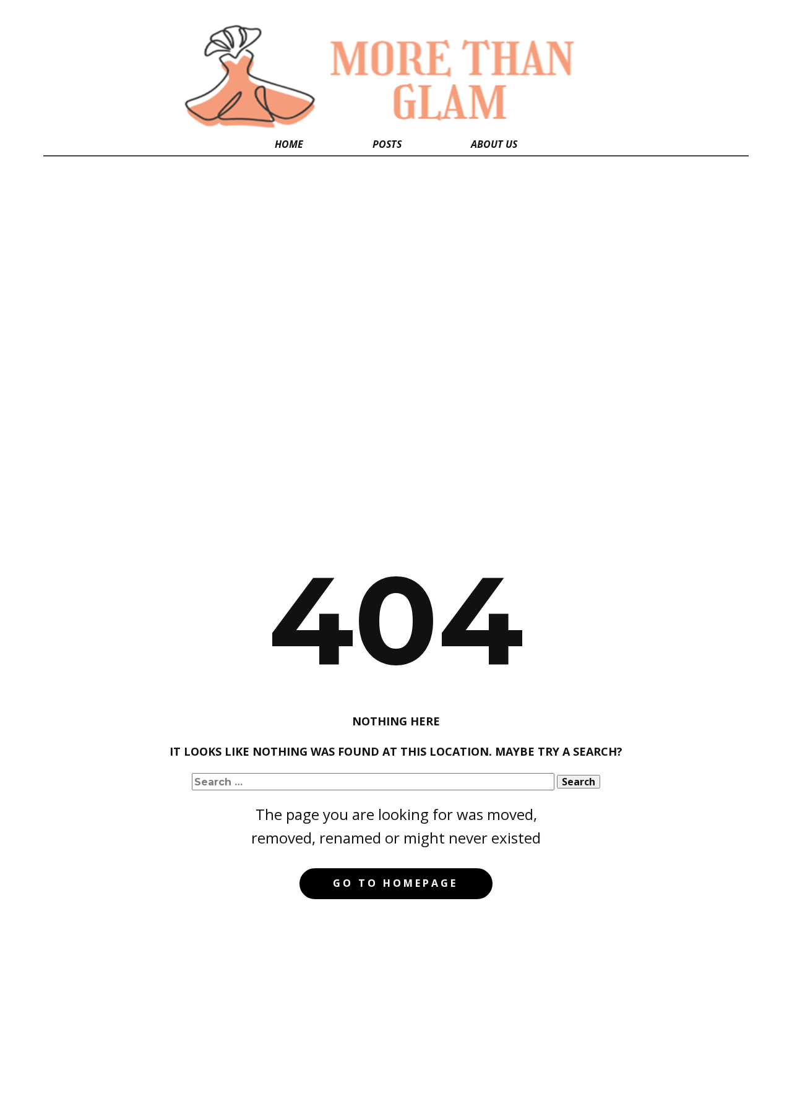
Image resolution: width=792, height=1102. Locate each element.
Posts (387, 144)
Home (289, 144)
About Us (494, 144)
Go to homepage (395, 883)
